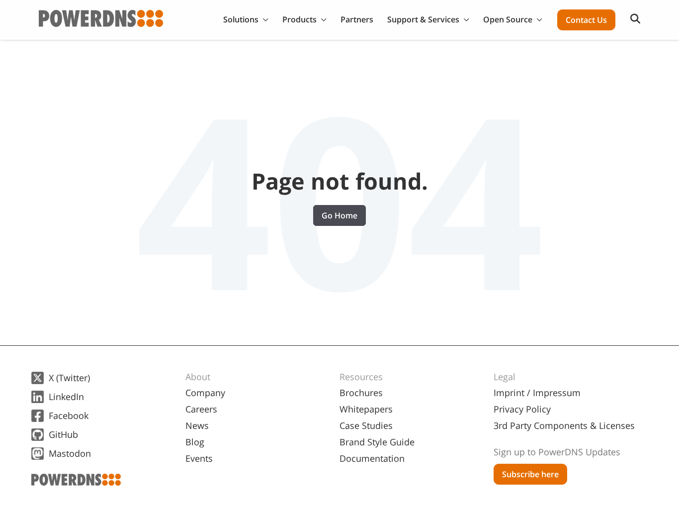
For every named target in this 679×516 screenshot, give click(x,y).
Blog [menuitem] (194, 442)
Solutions (240, 19)
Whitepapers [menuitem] (366, 409)
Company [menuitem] (205, 393)
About (197, 377)
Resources (361, 377)
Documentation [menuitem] (372, 458)
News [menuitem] (197, 425)
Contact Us (586, 19)
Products (299, 19)
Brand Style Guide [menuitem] (377, 442)
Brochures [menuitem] (361, 393)
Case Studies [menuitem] (366, 425)
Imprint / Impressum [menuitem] (537, 393)
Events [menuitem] (199, 458)
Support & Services (423, 19)
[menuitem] (571, 448)
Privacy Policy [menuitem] (522, 409)
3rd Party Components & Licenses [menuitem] (564, 425)
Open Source (507, 19)
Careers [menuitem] (201, 409)
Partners (356, 19)
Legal (504, 377)
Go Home (339, 215)
